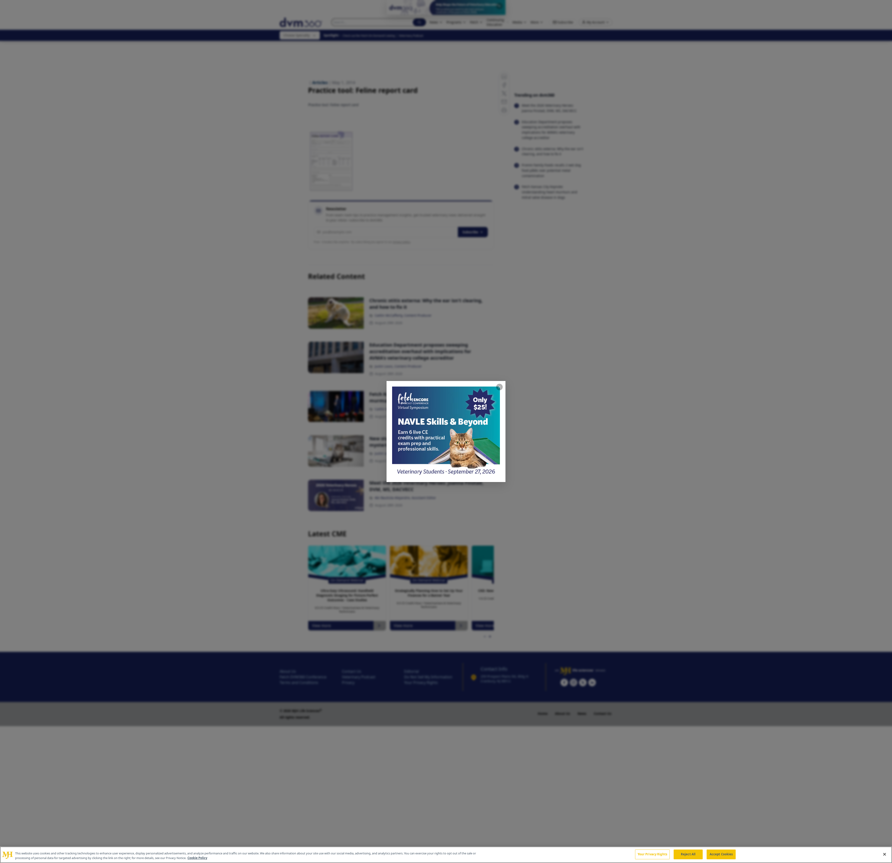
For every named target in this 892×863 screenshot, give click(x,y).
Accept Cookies (721, 854)
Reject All (688, 854)
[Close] (884, 854)
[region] (446, 855)
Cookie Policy (197, 858)
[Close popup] (499, 387)
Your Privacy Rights (652, 854)
